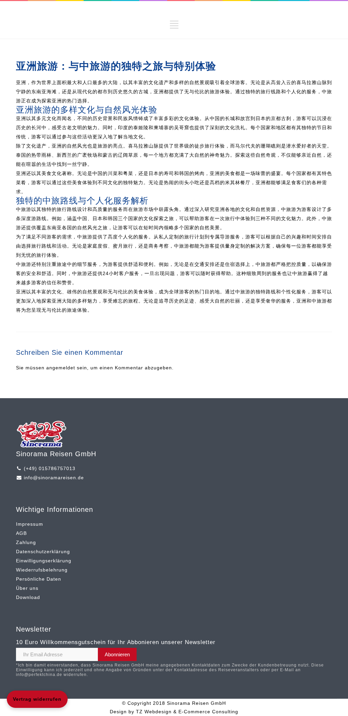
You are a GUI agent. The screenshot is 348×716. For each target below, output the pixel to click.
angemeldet (60, 367)
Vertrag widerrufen (37, 699)
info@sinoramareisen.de (54, 477)
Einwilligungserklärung (43, 560)
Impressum (29, 524)
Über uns (27, 588)
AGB (21, 533)
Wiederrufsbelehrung (42, 570)
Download (28, 597)
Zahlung (26, 542)
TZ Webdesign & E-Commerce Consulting (187, 711)
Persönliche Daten (38, 579)
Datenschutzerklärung (43, 551)
